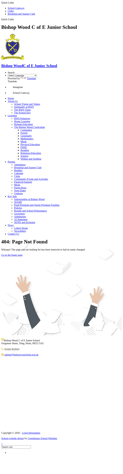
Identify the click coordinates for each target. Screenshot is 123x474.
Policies (18, 208)
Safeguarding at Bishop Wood (29, 199)
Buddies (18, 170)
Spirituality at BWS (24, 107)
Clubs (11, 11)
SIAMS (18, 202)
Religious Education (30, 153)
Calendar (18, 173)
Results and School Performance (30, 210)
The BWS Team (22, 109)
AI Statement (20, 219)
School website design (12, 438)
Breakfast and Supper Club (21, 13)
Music (23, 141)
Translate (31, 78)
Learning (12, 115)
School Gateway (16, 8)
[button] (15, 19)
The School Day (22, 112)
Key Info (12, 196)
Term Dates (20, 190)
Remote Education (23, 124)
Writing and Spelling (30, 159)
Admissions (20, 216)
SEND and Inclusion (24, 222)
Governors (19, 213)
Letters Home (21, 228)
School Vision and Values (27, 104)
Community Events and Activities (31, 179)
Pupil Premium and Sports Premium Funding (36, 205)
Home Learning (22, 121)
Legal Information (31, 433)
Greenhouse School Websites (42, 438)
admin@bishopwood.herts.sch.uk (21, 354)
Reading (24, 150)
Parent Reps (20, 187)
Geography (26, 135)
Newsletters (20, 231)
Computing (26, 130)
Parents (11, 161)
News (11, 225)
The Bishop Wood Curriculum (29, 127)
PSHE (23, 147)
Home (11, 98)
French (24, 133)
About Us (13, 101)
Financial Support (23, 182)
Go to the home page (11, 255)
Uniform (18, 193)
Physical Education (30, 144)
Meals (17, 184)
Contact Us (13, 234)
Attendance (20, 164)
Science (24, 156)
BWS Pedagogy (22, 118)
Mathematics (26, 138)
